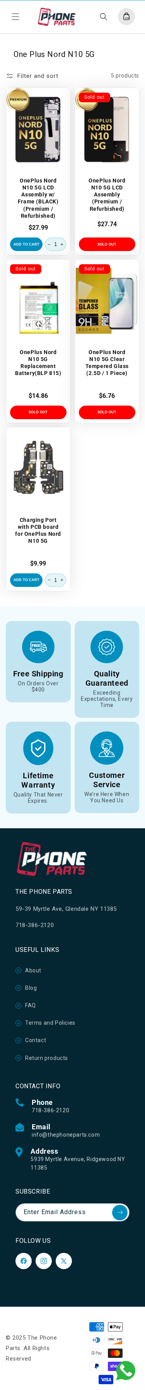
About (33, 970)
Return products (46, 1058)
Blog (31, 988)
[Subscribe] (120, 1212)
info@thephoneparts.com (66, 1135)
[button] (15, 16)
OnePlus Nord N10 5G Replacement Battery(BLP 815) (38, 362)
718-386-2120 (50, 1110)
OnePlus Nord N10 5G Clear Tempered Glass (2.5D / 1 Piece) (106, 362)
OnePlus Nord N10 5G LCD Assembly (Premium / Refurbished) (107, 194)
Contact (35, 1040)
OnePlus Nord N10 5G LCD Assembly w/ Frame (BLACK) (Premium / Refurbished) (38, 197)
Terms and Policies (50, 1023)
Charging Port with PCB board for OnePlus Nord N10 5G (38, 530)
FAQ (30, 1005)
